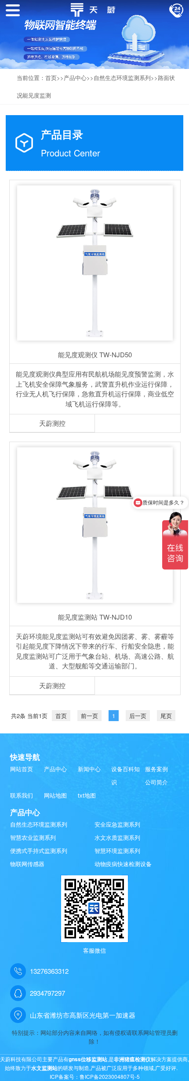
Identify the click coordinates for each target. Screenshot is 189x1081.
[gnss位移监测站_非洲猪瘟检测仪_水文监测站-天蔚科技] (94, 8)
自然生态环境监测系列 (122, 77)
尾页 (166, 715)
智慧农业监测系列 (33, 837)
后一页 (137, 715)
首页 (51, 77)
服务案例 (156, 769)
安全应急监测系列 (117, 824)
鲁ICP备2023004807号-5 (110, 1076)
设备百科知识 (125, 775)
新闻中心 (89, 769)
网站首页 (21, 769)
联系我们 (21, 795)
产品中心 (75, 77)
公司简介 (156, 782)
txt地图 (87, 795)
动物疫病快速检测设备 (123, 864)
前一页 (89, 715)
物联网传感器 (27, 864)
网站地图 (55, 795)
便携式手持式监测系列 (38, 850)
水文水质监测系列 (117, 837)
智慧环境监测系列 (117, 850)
